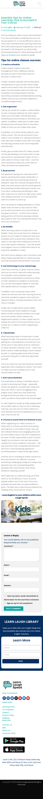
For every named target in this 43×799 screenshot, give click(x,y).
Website (7, 585)
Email (7, 575)
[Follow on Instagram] (8, 698)
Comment (9, 546)
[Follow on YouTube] (28, 698)
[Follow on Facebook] (4, 698)
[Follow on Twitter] (12, 698)
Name (7, 565)
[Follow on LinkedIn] (24, 698)
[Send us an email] (16, 698)
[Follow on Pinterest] (20, 698)
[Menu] (39, 4)
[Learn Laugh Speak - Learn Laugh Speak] (19, 4)
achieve (12, 55)
